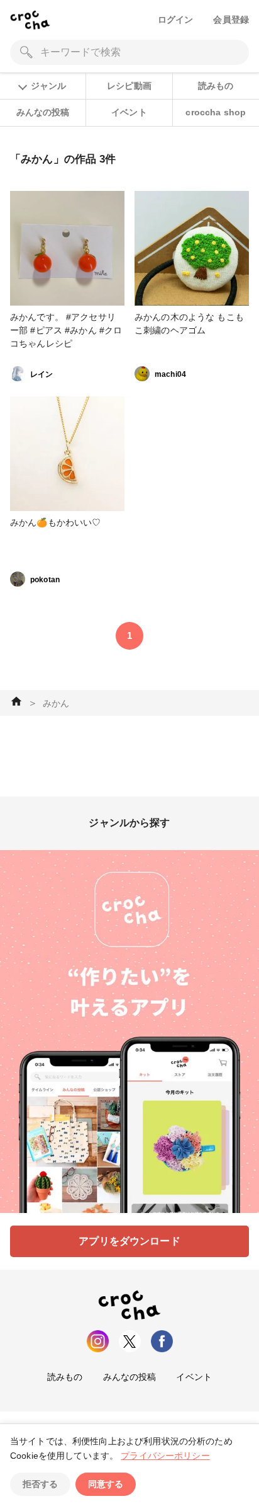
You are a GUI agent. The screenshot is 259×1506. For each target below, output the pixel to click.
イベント (129, 112)
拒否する (40, 1484)
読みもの (216, 86)
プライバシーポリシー (165, 1456)
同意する (105, 1484)
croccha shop (215, 112)
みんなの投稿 (43, 112)
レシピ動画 (129, 86)
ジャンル (48, 86)
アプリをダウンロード (129, 1241)
